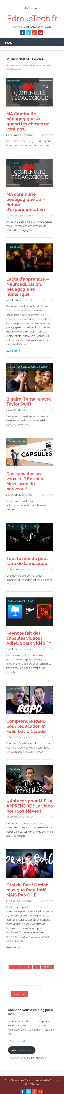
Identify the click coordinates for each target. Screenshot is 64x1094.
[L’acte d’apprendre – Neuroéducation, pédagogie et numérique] (29, 272)
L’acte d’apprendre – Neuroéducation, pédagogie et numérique (27, 287)
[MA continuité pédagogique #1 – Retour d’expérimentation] (29, 187)
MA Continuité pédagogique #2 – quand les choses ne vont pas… (27, 121)
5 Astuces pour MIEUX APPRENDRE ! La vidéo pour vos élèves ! (29, 806)
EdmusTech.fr (32, 18)
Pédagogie (14, 81)
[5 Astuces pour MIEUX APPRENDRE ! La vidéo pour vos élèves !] (29, 794)
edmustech (28, 135)
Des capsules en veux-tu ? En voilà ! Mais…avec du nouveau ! (26, 481)
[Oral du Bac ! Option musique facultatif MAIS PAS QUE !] (29, 878)
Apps (11, 600)
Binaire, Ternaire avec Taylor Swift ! (29, 402)
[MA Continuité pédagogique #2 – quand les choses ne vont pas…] (29, 107)
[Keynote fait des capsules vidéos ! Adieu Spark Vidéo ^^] (29, 626)
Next (47, 967)
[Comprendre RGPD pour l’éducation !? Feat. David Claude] (29, 714)
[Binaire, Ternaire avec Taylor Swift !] (29, 392)
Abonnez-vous (21, 1050)
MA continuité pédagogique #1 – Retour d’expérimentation (25, 202)
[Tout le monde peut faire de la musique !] (29, 551)
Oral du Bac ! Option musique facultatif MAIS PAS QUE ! (27, 890)
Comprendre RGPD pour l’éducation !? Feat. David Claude (26, 726)
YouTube (32, 526)
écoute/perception (38, 366)
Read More (13, 350)
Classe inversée (16, 366)
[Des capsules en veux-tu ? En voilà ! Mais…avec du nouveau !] (29, 467)
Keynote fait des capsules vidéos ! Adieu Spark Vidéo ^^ (28, 638)
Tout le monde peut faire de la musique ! (28, 561)
